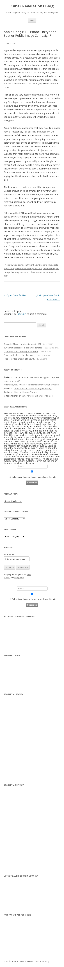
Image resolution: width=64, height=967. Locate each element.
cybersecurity (49, 268)
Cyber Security (34, 264)
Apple (55, 264)
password (24, 272)
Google (7, 272)
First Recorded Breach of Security (19, 358)
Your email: (9, 554)
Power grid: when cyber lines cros (19, 355)
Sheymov (34, 272)
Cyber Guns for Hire (15, 295)
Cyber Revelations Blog (32, 6)
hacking (15, 272)
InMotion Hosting (41, 961)
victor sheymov (11, 384)
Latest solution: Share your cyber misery (40, 384)
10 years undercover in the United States (23, 347)
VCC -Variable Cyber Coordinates (37, 395)
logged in (21, 313)
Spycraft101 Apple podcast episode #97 (22, 344)
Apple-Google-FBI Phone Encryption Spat (23, 268)
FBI (57, 268)
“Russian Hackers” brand (25, 392)
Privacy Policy (19, 577)
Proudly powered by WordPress (18, 961)
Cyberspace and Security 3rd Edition (21, 351)
